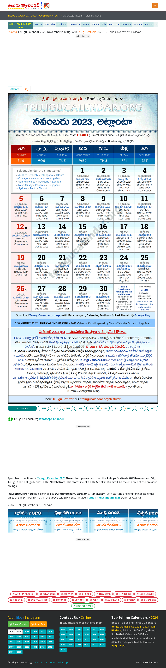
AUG (128, 408)
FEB (56, 408)
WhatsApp (63, 662)
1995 (94, 629)
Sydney (131, 600)
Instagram (32, 617)
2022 (34, 631)
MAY (92, 408)
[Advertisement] (83, 60)
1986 (71, 639)
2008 (50, 641)
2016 (34, 636)
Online (86, 617)
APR (80, 408)
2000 (19, 652)
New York (105, 594)
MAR (68, 408)
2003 (42, 647)
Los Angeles (146, 594)
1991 (79, 634)
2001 (11, 652)
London (79, 600)
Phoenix (17, 600)
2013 (11, 641)
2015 (42, 636)
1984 (86, 639)
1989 (94, 634)
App (10, 617)
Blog (19, 617)
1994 (102, 629)
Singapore (149, 600)
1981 (63, 644)
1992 (71, 634)
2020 (50, 631)
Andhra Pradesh (25, 594)
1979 (79, 644)
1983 (94, 639)
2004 (34, 647)
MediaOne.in (151, 662)
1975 (63, 649)
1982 (102, 639)
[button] (155, 5)
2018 (19, 636)
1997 (79, 629)
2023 (27, 631)
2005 (27, 647)
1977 (94, 644)
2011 (27, 641)
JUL (117, 408)
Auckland (113, 600)
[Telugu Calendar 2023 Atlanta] (23, 5)
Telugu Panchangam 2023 (103, 497)
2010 (34, 641)
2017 (27, 636)
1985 (79, 639)
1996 (86, 629)
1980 (71, 644)
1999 (63, 629)
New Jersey (124, 594)
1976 (102, 644)
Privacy (38, 662)
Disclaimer (49, 662)
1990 (86, 634)
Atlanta (14, 89)
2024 (19, 631)
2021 (42, 631)
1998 (71, 629)
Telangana (48, 594)
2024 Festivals (84, 606)
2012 (19, 641)
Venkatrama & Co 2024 (126, 626)
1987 (63, 639)
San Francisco (39, 600)
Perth (95, 600)
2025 (11, 631)
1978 (86, 644)
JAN (44, 408)
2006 (19, 647)
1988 (102, 634)
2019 (11, 636)
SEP (141, 408)
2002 (50, 647)
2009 (42, 641)
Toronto (61, 600)
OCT (153, 408)
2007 (11, 647)
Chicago (86, 594)
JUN (104, 408)
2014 (50, 636)
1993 (63, 634)
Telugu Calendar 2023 (51, 478)
